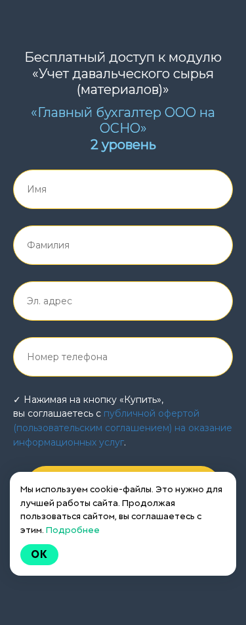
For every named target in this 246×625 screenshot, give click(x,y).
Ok (39, 554)
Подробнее (73, 530)
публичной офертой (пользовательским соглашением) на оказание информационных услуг (122, 427)
